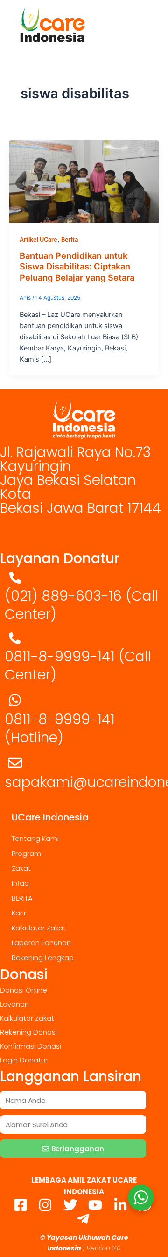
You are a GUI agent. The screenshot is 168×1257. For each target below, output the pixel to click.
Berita (69, 239)
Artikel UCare (38, 239)
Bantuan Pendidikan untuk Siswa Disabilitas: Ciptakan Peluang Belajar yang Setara (77, 266)
